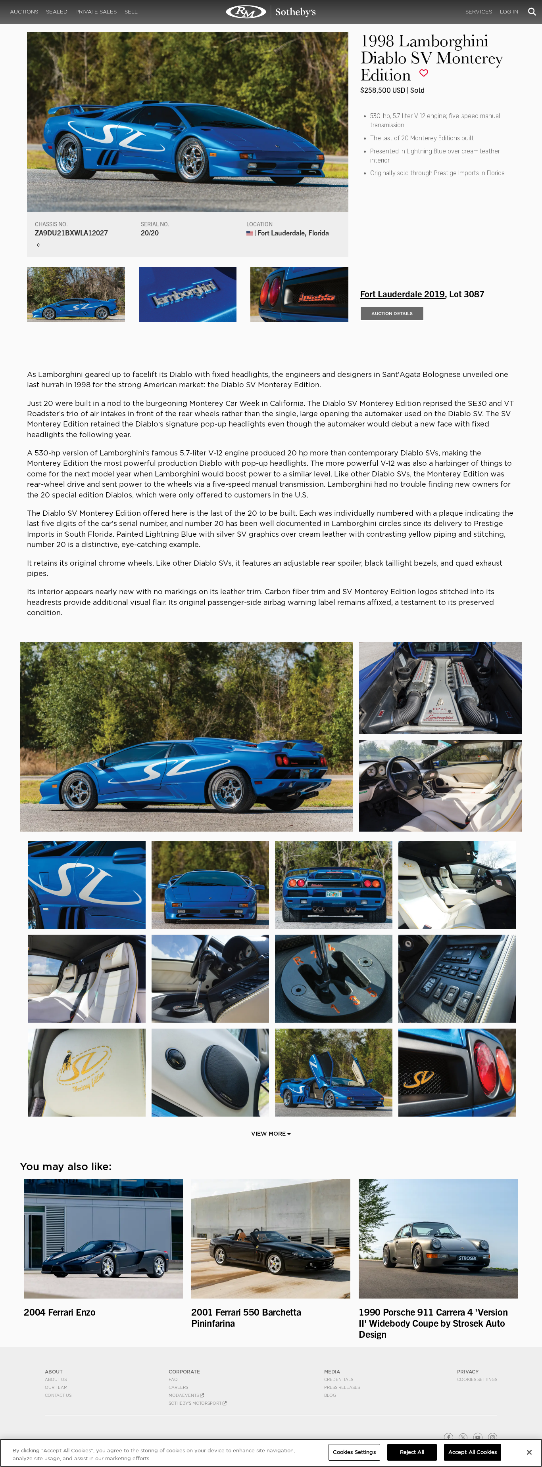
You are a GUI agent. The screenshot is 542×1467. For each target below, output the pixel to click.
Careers (178, 1387)
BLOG (330, 1395)
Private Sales (96, 12)
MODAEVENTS (184, 1395)
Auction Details (392, 313)
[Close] (529, 1452)
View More (269, 1133)
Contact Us (58, 1395)
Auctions (24, 12)
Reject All (412, 1452)
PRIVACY (468, 1372)
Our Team (56, 1387)
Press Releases (342, 1387)
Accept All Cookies (472, 1452)
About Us (56, 1379)
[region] (271, 1453)
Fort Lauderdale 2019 (402, 293)
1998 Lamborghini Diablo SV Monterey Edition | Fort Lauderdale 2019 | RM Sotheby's (271, 12)
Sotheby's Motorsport (196, 1403)
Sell (131, 12)
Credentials (338, 1379)
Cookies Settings (477, 1379)
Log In (509, 12)
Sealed (56, 12)
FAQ (173, 1379)
